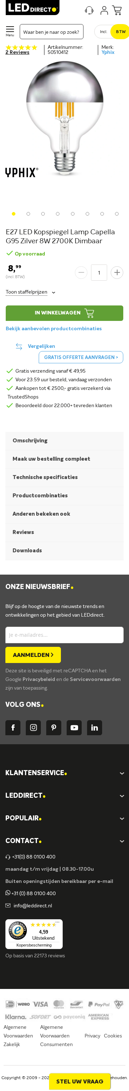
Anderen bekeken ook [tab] (41, 514)
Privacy (92, 1036)
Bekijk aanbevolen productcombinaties (54, 328)
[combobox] (51, 31)
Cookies (113, 1036)
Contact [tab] (23, 841)
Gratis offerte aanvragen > (81, 357)
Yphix (107, 52)
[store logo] (32, 7)
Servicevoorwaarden (95, 679)
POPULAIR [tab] (23, 819)
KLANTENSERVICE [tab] (36, 773)
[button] (13, 213)
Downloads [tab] (27, 550)
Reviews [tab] (23, 532)
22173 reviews (49, 955)
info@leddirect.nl (31, 905)
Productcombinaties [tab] (40, 495)
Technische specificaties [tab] (45, 477)
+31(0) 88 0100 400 (34, 857)
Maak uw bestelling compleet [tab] (51, 459)
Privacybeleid (39, 679)
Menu (10, 35)
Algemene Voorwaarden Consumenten (56, 1036)
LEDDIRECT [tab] (25, 796)
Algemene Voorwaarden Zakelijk (18, 1036)
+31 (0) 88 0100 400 (33, 893)
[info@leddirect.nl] (7, 905)
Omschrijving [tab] (30, 440)
